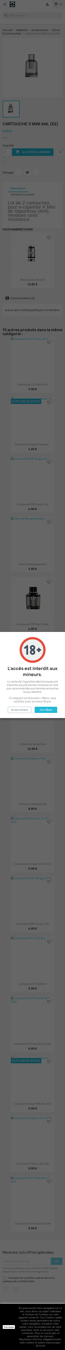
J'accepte (9, 1327)
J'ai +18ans (46, 709)
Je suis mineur (19, 709)
